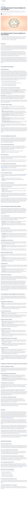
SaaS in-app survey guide (23, 465)
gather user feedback (4, 167)
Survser (12, 113)
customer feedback (24, 174)
